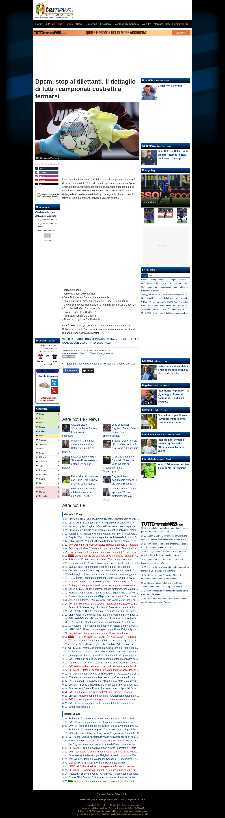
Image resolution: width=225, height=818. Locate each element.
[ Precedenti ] (48, 364)
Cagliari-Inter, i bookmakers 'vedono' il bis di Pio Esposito (124, 480)
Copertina (148, 146)
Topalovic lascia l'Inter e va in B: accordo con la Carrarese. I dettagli (104, 662)
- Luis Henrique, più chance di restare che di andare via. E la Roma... (107, 603)
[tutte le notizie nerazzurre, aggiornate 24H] (55, 9)
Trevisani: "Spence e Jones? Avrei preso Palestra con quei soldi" (103, 773)
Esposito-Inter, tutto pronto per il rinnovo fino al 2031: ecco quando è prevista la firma (114, 552)
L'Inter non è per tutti (79, 707)
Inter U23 (147, 459)
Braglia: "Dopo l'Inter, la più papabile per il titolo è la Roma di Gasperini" (125, 444)
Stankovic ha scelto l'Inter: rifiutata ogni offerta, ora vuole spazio (106, 751)
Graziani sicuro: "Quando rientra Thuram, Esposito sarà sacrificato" (104, 519)
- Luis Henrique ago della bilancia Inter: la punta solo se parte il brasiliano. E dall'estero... (119, 703)
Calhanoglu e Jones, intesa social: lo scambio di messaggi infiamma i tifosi (108, 574)
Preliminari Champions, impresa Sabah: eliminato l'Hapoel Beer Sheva (106, 729)
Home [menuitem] (38, 24)
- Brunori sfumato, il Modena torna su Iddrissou (104, 618)
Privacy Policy (122, 794)
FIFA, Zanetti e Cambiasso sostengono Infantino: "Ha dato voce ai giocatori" (109, 622)
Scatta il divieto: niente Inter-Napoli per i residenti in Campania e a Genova (108, 596)
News (73, 350)
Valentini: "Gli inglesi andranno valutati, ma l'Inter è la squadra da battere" (108, 533)
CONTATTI (125, 800)
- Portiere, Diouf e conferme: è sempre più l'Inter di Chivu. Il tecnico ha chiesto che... (116, 611)
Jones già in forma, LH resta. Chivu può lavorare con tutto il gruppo (171, 309)
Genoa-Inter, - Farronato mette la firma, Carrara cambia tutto (172, 419)
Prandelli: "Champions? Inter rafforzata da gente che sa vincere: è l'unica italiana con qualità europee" (123, 592)
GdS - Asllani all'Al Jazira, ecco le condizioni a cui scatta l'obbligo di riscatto (175, 283)
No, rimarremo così (46, 230)
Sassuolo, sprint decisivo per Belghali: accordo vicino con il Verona (104, 755)
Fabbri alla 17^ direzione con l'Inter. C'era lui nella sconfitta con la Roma (84, 480)
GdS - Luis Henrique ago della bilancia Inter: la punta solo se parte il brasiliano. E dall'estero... (183, 298)
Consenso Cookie (105, 794)
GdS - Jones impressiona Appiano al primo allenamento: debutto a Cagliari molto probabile (181, 287)
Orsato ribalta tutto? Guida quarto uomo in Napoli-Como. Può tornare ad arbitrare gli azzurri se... (120, 570)
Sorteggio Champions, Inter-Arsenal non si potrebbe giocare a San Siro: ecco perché (114, 585)
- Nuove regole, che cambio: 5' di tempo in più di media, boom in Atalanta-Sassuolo (121, 644)
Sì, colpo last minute (47, 220)
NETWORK (85, 800)
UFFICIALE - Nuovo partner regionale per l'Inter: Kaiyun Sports (102, 629)
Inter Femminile (151, 434)
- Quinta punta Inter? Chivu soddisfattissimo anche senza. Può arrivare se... (117, 651)
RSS (143, 800)
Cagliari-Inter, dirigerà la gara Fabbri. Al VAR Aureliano (98, 633)
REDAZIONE (98, 800)
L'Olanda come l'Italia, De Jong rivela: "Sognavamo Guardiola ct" (103, 733)
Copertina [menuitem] (91, 24)
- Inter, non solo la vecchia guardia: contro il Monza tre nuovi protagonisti (110, 659)
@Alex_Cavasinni (105, 353)
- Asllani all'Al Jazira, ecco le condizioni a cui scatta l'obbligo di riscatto (109, 666)
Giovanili (147, 410)
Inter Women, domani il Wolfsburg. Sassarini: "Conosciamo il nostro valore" (109, 759)
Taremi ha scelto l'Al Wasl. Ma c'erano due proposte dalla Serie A (103, 563)
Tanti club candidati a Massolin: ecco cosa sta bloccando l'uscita (106, 781)
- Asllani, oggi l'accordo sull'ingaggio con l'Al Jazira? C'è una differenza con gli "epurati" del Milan (123, 673)
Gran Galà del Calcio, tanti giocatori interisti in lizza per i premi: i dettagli (107, 530)
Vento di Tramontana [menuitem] (127, 24)
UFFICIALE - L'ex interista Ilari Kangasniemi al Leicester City (101, 522)
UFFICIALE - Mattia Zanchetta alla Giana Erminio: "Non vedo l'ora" (104, 648)
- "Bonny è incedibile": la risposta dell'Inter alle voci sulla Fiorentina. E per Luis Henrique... (121, 684)
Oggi (144, 275)
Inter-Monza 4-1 (152, 202)
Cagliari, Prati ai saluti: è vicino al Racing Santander (96, 762)
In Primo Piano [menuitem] (53, 24)
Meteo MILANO (47, 371)
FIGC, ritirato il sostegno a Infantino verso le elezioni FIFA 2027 (84, 492)
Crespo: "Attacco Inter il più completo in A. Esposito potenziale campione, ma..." (111, 695)
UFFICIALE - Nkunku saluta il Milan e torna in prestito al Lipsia (102, 748)
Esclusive (148, 361)
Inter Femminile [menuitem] (175, 24)
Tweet (89, 370)
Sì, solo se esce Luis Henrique (47, 225)
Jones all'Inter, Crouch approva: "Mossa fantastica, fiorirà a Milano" (104, 589)
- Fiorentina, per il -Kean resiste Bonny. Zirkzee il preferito (108, 625)
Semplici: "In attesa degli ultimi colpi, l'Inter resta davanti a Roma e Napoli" (108, 607)
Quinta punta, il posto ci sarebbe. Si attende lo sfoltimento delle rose (105, 655)
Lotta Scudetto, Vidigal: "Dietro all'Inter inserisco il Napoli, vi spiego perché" (109, 541)
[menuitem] (187, 24)
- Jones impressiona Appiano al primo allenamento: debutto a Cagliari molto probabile (117, 699)
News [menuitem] (79, 24)
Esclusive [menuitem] (106, 24)
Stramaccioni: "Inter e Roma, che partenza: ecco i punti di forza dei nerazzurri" (110, 688)
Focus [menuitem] (69, 24)
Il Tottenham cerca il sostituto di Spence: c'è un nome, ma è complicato (106, 581)
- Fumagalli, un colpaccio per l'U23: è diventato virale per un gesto (106, 681)
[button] (47, 235)
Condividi (72, 370)
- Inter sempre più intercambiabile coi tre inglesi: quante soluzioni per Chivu (111, 640)
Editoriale (147, 80)
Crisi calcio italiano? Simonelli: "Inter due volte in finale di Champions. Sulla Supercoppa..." (118, 464)
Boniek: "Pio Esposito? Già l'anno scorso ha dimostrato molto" (102, 777)
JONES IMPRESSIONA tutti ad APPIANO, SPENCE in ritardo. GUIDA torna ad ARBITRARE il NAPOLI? (128, 555)
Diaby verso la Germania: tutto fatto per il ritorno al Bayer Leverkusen (105, 614)
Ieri (150, 275)
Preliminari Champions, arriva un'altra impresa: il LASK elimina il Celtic (106, 718)
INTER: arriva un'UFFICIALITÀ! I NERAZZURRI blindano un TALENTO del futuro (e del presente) (125, 637)
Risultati (47, 241)
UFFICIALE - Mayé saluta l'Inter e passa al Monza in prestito (101, 766)
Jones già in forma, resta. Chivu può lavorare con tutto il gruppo (104, 600)
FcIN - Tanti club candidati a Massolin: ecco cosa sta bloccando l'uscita (173, 370)
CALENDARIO (111, 800)
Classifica (41, 408)
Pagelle (146, 385)
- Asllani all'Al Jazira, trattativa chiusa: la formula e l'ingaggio (103, 544)
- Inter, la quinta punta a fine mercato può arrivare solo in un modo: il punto (110, 677)
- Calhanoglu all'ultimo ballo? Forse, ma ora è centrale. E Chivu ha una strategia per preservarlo (123, 692)
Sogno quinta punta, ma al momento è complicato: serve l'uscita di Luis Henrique (115, 722)
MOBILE (135, 800)
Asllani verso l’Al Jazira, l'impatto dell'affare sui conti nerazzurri (105, 737)
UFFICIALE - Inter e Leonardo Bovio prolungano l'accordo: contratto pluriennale (111, 670)
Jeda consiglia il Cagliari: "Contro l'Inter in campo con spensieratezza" (106, 526)
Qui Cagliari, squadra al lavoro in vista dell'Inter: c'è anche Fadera (104, 744)
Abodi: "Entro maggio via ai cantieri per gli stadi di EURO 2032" (102, 740)
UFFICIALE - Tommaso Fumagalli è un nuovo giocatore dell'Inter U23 (106, 770)
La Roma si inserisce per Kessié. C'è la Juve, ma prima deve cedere (108, 726)
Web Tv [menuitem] (146, 24)
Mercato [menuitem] (158, 24)
